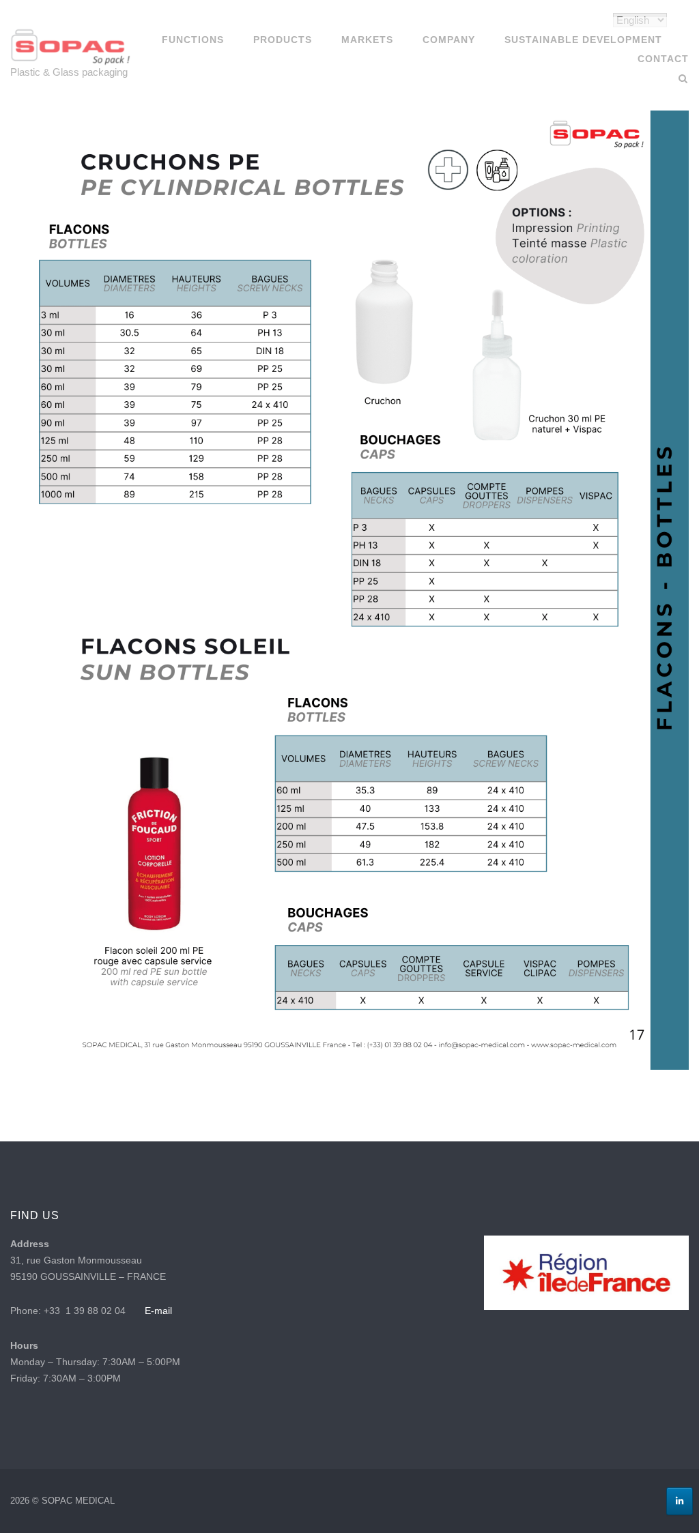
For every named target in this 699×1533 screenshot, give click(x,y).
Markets (367, 39)
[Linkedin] (679, 1501)
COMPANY (449, 39)
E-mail (158, 1310)
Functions (193, 39)
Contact (663, 58)
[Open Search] (683, 79)
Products (282, 39)
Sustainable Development (583, 39)
